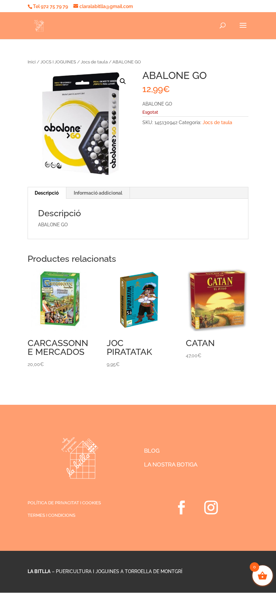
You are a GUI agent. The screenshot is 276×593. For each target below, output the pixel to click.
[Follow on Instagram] (211, 507)
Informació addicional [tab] (98, 193)
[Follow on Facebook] (181, 507)
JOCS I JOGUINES (58, 61)
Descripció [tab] (47, 193)
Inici (32, 61)
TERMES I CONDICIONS (51, 515)
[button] (123, 81)
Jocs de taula (94, 61)
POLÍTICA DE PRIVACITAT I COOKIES (64, 502)
